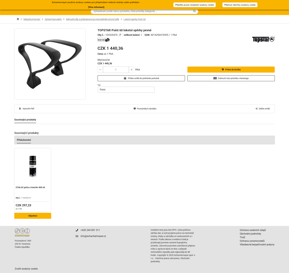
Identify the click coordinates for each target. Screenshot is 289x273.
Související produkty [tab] (25, 119)
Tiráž (242, 237)
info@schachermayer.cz (93, 236)
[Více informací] (96, 7)
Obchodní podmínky (250, 233)
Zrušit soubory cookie (26, 268)
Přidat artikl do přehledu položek (143, 78)
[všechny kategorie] (18, 19)
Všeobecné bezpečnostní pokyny (257, 244)
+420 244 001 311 (90, 230)
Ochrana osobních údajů (253, 230)
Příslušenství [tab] (24, 140)
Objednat (32, 216)
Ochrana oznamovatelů (252, 240)
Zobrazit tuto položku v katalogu (233, 78)
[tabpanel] (144, 173)
